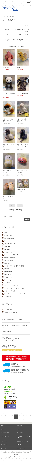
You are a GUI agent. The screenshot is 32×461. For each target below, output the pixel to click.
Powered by (7, 457)
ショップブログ (4, 441)
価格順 (17, 46)
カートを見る (3, 448)
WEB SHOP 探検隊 (9, 389)
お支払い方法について (5, 428)
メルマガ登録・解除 (5, 432)
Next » (20, 205)
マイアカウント (4, 444)
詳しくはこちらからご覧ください (12, 350)
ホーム (3, 16)
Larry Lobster (6, 67)
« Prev (12, 205)
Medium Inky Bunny (22, 93)
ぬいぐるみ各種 (10, 16)
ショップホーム (4, 425)
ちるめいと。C (21, 189)
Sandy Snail (20, 67)
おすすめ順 (11, 46)
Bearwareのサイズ (5, 436)
